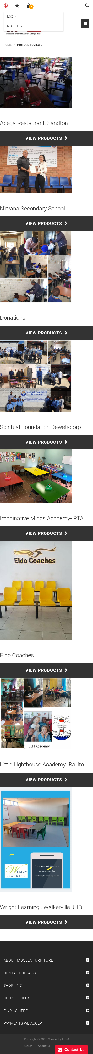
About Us (44, 1046)
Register (14, 26)
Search (28, 1046)
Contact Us (73, 1050)
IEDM (65, 1039)
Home (8, 45)
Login (12, 16)
